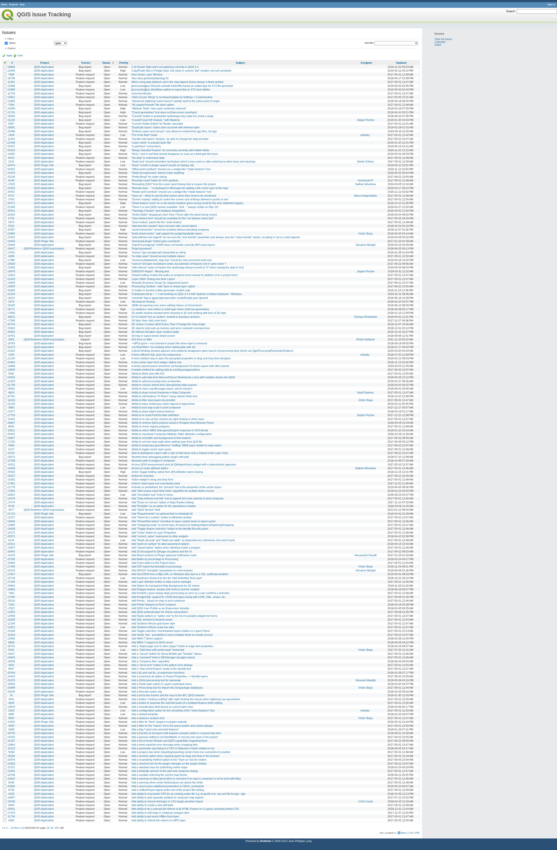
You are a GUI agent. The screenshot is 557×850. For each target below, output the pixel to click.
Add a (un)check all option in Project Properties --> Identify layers (169, 676)
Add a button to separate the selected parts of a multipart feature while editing (176, 702)
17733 (11, 415)
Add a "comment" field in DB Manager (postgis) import (163, 657)
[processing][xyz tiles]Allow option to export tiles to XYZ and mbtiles (170, 89)
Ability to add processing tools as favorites (156, 381)
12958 (11, 615)
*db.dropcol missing (143, 301)
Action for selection (142, 475)
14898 (11, 366)
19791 (11, 335)
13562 (11, 771)
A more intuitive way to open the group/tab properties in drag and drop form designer (181, 358)
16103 (11, 555)
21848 (11, 244)
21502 (11, 237)
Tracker (86, 62)
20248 (11, 672)
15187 (11, 740)
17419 (11, 812)
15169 (11, 630)
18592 (11, 684)
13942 (11, 778)
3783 (11, 199)
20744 (11, 324)
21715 (11, 513)
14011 (11, 464)
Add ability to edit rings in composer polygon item (160, 812)
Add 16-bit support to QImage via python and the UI (161, 551)
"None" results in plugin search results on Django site (162, 165)
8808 (11, 642)
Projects (13, 4)
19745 (11, 733)
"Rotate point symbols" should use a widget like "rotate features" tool (171, 191)
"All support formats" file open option (152, 104)
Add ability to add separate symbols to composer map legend (167, 797)
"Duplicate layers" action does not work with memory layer (165, 127)
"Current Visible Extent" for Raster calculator (157, 123)
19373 (11, 456)
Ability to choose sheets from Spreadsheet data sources (164, 384)
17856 (11, 312)
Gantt (438, 44)
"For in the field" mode (144, 135)
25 (48, 828)
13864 (11, 744)
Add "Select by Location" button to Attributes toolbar (161, 517)
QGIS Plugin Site (44, 165)
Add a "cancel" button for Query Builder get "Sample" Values (166, 653)
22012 (11, 543)
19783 (11, 343)
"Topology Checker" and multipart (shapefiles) (158, 210)
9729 (11, 506)
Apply (9, 55)
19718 (11, 578)
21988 (11, 85)
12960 (11, 525)
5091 (11, 373)
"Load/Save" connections (146, 146)
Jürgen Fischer (365, 120)
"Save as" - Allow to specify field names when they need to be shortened (173, 195)
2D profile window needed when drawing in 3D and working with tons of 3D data (178, 312)
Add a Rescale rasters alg (146, 691)
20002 (11, 434)
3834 (11, 702)
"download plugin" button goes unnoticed (155, 241)
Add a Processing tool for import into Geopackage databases (167, 687)
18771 (11, 309)
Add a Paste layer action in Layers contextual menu (161, 684)
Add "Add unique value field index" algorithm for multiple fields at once (172, 490)
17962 (11, 490)
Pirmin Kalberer (365, 339)
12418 (11, 279)
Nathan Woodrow (365, 184)
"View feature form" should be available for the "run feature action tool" (172, 218)
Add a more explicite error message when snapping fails (164, 744)
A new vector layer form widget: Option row (156, 362)
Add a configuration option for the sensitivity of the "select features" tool (173, 710)
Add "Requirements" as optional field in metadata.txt (162, 513)
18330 (11, 214)
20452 (11, 169)
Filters (10, 38)
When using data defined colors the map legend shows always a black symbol (177, 81)
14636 (11, 521)
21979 (11, 172)
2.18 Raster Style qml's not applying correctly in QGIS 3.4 (164, 66)
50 (52, 828)
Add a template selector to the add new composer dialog (164, 771)
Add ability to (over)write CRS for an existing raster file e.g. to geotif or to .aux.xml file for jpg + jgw (188, 793)
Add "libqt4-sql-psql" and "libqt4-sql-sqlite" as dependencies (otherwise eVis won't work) (183, 540)
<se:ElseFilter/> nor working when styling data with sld (163, 347)
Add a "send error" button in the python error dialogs (162, 665)
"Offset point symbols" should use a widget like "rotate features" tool (170, 169)
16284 (11, 756)
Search (510, 11)
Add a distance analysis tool (147, 718)
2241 (11, 161)
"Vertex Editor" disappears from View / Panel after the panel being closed (174, 214)
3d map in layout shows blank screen (153, 335)
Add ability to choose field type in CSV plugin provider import (167, 801)
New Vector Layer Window (147, 74)
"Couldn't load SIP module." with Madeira (155, 120)
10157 (11, 453)
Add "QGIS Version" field (145, 509)
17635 (11, 184)
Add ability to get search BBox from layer (155, 816)
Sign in (551, 4)
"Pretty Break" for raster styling (149, 176)
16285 (11, 619)
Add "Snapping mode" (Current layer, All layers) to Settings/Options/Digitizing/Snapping (182, 525)
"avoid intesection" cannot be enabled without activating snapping (170, 229)
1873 (11, 301)
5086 (11, 445)
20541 (11, 210)
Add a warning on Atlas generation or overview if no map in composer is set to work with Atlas (186, 778)
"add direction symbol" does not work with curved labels (164, 225)
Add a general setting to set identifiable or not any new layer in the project (174, 737)
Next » (17, 828)
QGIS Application (44, 66)
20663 (11, 585)
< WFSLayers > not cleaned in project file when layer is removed (169, 343)
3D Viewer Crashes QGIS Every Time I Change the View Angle (168, 324)
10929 (11, 763)
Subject (240, 62)
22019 (11, 570)
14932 (11, 153)
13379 (11, 498)
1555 (11, 354)
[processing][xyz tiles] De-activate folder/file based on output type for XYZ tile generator (182, 85)
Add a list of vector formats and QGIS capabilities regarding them (169, 740)
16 (12, 828)
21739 (11, 384)
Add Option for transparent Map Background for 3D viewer (165, 585)
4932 (11, 665)
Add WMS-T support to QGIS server (152, 642)
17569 (11, 320)
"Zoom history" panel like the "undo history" (156, 222)
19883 (11, 589)
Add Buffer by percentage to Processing (154, 559)
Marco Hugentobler (365, 195)
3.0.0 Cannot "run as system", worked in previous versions (165, 316)
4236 (11, 793)
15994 (11, 562)
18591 (11, 127)
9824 (11, 392)
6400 (11, 805)
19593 (11, 116)
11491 (11, 81)
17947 (11, 574)
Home (4, 4)
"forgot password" (141, 248)
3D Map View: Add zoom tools (149, 320)
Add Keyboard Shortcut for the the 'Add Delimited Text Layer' (166, 578)
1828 (11, 135)
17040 (11, 597)
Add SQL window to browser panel (151, 619)
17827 (11, 608)
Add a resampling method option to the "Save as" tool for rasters (168, 759)
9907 (11, 668)
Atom (403, 833)
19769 (11, 774)
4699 (11, 256)
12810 (11, 275)
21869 (11, 101)
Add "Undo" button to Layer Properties (153, 532)
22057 (11, 146)
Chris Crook (366, 801)
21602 (11, 188)
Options (11, 48)
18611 (11, 316)
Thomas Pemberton (365, 316)
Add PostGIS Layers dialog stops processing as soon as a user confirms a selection (180, 593)
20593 (11, 471)
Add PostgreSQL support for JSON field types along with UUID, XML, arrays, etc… (179, 597)
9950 (11, 718)
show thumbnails (141, 93)
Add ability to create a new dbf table (152, 805)
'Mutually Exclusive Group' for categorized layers (159, 282)
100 (57, 828)
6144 (11, 540)
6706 (11, 218)
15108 (11, 176)
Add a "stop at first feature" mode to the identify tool (161, 668)
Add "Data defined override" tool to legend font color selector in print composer (177, 498)
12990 (11, 233)
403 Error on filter (141, 339)
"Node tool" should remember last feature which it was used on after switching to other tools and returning (193, 161)
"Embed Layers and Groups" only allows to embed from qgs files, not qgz (174, 131)
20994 (11, 786)
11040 (11, 138)
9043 (11, 157)
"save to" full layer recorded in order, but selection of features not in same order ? (178, 263)
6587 (11, 123)
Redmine (265, 841)
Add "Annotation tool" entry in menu (152, 494)
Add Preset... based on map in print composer (158, 600)
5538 (11, 752)
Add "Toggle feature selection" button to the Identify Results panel (169, 528)
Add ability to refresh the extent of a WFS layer (158, 820)
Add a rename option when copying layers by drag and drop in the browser (175, 756)
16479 (11, 165)
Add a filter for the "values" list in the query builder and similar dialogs (172, 725)
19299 (11, 108)
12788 (11, 460)
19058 (11, 661)
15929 (11, 263)
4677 (11, 509)
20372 (11, 536)
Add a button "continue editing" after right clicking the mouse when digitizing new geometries (185, 699)
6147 (11, 449)
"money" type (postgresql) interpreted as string (158, 252)
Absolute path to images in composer (153, 460)
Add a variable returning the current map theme (159, 774)
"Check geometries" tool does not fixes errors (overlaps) (164, 112)
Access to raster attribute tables (149, 468)
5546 (11, 782)
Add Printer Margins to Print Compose (153, 604)
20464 (11, 362)
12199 (11, 623)
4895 (11, 714)
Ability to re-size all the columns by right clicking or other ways (167, 419)
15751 (11, 767)
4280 (11, 820)
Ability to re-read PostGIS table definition (155, 415)
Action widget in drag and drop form (152, 479)
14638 (11, 528)
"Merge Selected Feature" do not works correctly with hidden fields (170, 150)
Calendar (440, 41)
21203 (11, 294)
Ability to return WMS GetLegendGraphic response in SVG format (169, 430)
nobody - (365, 135)
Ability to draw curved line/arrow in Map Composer (161, 392)
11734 (11, 816)
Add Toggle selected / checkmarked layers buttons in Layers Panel (170, 630)
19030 (11, 377)
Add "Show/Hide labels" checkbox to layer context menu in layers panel (173, 521)
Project (44, 62)
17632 (11, 252)
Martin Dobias (365, 161)
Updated (401, 62)
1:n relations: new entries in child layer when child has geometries (170, 309)
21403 (11, 381)
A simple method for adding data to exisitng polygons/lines (165, 369)
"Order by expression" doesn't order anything (157, 172)
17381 (11, 483)
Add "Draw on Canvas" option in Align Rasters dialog (162, 502)
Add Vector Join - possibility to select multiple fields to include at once (172, 634)
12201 (11, 627)
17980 (11, 260)
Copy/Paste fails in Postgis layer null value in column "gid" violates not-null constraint (181, 70)
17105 (11, 441)
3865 (11, 407)
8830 (11, 426)
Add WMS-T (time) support (147, 638)
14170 (11, 347)
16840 (11, 551)
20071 (11, 203)
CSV (410, 833)
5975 (11, 222)
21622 (11, 350)
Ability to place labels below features (152, 411)
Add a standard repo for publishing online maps (159, 767)
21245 (11, 358)
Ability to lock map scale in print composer (156, 407)
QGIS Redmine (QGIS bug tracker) (44, 248)
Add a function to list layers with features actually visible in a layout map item (176, 733)
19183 (11, 305)
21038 (11, 142)
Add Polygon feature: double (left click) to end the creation (165, 589)
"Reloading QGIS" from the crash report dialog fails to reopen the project (173, 184)
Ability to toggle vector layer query (151, 449)
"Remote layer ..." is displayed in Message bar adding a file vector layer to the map (179, 188)
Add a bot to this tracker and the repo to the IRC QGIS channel (167, 695)
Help (22, 4)
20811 (11, 808)
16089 (11, 687)
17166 (11, 581)
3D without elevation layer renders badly (155, 331)
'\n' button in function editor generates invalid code (160, 290)
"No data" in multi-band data (147, 157)
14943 (11, 241)
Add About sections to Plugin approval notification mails (164, 555)
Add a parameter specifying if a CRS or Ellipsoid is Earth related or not (172, 748)
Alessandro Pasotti (365, 555)
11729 (11, 93)
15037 (11, 475)
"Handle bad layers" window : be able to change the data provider (170, 138)
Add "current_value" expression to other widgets (159, 536)
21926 (11, 267)
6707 (11, 195)
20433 (11, 150)
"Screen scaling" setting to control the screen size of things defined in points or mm (179, 199)
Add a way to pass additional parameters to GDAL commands (167, 786)
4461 (11, 699)
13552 (11, 612)
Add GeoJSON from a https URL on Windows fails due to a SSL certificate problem (179, 574)
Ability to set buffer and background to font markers (161, 438)
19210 (11, 297)
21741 (11, 112)
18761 (11, 646)
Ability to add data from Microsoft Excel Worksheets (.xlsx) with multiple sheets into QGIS (183, 377)
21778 (11, 487)
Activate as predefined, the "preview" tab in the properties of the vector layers (176, 487)
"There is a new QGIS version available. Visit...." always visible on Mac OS (174, 207)
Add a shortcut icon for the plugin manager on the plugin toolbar (168, 763)
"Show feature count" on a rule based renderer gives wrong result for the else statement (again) (187, 203)
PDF (417, 833)
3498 (11, 729)
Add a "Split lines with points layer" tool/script (157, 649)
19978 (11, 271)
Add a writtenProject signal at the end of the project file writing (167, 789)
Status (12, 43)
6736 (11, 789)
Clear (20, 55)
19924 (11, 494)
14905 (11, 286)
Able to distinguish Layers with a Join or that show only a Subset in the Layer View (179, 453)
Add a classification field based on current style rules (162, 706)
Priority (123, 62)
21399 (11, 207)
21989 (11, 89)
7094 (11, 104)
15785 (11, 559)
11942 (11, 419)
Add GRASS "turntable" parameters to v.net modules (162, 570)
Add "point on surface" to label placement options (160, 543)
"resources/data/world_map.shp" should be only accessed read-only (171, 260)
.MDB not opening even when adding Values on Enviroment (166, 305)
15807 (11, 438)
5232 (11, 225)
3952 (11, 339)
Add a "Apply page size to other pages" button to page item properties (172, 646)
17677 (11, 411)
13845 (11, 369)
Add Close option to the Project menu (153, 562)
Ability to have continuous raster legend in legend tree (163, 403)
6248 (11, 180)
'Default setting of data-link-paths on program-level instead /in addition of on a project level (184, 275)
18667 (11, 422)
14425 (11, 737)
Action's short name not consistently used (155, 483)
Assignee (366, 62)
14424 (11, 676)
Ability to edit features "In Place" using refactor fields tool (164, 396)
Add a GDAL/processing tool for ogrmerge (156, 680)
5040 (11, 649)
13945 (11, 282)
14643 (11, 657)
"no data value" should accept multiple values (158, 256)
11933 (11, 634)
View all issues (443, 39)
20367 (11, 229)
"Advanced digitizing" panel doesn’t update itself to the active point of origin (175, 101)
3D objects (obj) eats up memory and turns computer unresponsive (170, 328)
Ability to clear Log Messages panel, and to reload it (161, 388)
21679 (11, 680)
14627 (11, 653)
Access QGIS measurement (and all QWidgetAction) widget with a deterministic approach (183, 464)
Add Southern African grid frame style (153, 623)
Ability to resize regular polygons (150, 426)
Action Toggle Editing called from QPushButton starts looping (167, 471)
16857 (11, 797)
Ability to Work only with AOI (147, 373)
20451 (11, 191)
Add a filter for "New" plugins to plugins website (159, 721)
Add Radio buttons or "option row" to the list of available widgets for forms (174, 615)
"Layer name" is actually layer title (151, 142)
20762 (11, 396)
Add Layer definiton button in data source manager (161, 581)
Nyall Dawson (365, 392)
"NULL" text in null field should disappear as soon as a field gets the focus (174, 153)
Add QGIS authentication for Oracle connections (159, 612)
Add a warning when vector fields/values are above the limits (167, 782)
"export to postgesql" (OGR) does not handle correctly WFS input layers (173, 244)
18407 (11, 248)
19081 (11, 388)
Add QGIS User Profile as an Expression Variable (160, 608)
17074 (11, 502)
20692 (11, 328)
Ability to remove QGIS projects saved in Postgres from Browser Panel (172, 422)
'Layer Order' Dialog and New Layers (153, 279)
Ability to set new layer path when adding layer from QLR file (166, 441)
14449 (11, 468)
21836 (11, 70)
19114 (11, 748)
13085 (11, 638)
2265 (11, 710)
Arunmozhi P (365, 180)
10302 (11, 721)
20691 (11, 331)
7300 (11, 604)
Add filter (369, 43)
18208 (11, 691)
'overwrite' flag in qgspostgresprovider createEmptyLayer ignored (169, 297)
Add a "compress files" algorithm (150, 661)
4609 (11, 725)
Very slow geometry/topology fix (150, 78)
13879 (11, 706)
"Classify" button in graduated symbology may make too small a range (172, 116)
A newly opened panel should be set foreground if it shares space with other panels (180, 366)
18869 (11, 66)
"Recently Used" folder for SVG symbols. (155, 180)
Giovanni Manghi (366, 244)
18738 (11, 78)
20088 (11, 131)
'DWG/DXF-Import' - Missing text (150, 271)
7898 (11, 74)
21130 (11, 120)
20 (11, 695)
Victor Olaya (365, 233)
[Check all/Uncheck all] (5, 62)
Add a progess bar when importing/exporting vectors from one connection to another (180, 752)
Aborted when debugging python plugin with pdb (160, 456)
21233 (11, 403)
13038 (11, 801)
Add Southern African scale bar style (152, 627)
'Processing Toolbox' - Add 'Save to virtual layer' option (163, 286)
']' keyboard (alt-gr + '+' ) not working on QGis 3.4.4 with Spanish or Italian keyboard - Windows (186, 294)
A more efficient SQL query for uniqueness (156, 354)
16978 (11, 759)
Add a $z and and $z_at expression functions (158, 672)
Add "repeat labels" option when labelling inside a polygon (165, 547)
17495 (11, 566)
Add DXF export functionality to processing (156, 566)
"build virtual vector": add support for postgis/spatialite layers (166, 233)
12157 (11, 517)
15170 (11, 532)
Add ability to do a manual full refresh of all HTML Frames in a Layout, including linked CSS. (185, 808)
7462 (11, 593)
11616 (11, 400)
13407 (11, 547)
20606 (11, 290)
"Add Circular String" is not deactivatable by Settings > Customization (172, 97)
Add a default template (144, 714)
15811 (11, 430)
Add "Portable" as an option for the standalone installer (163, 506)
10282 (11, 479)
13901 (11, 97)
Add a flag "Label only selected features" (155, 729)
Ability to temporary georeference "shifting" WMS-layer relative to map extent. (176, 445)
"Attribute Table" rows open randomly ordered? (158, 108)
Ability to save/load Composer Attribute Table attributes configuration (171, 434)
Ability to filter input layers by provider (153, 400)
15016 (11, 600)
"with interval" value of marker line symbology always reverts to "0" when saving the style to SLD (187, 267)
